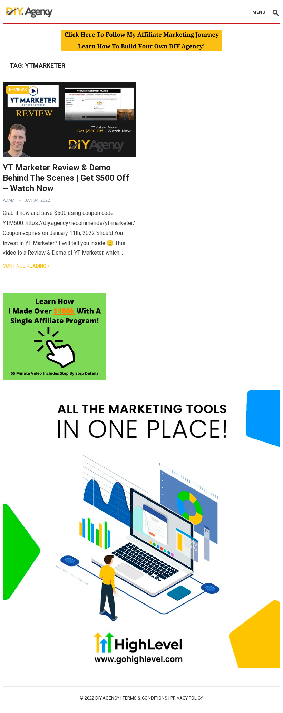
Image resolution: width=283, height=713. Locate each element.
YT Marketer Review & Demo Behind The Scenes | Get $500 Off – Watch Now (66, 178)
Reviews (18, 89)
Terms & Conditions (145, 698)
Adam (8, 200)
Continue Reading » (26, 266)
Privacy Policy (186, 698)
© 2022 (87, 698)
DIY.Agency (107, 698)
